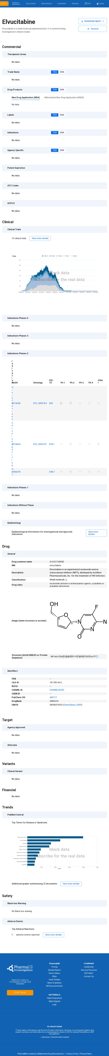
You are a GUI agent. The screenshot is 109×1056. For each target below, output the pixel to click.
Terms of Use (72, 1054)
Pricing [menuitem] (54, 967)
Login (101, 4)
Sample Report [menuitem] (54, 970)
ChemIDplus (69, 705)
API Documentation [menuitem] (54, 986)
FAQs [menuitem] (54, 976)
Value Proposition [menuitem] (54, 998)
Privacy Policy (86, 1054)
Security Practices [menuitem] (89, 970)
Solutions (30, 4)
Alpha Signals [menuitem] (54, 1001)
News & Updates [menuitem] (54, 983)
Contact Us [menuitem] (89, 976)
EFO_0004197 (40, 444)
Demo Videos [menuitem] (54, 973)
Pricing (75, 4)
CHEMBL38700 (57, 690)
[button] (93, 21)
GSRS (78, 705)
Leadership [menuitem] (89, 967)
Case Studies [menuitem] (54, 980)
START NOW (20, 992)
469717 (53, 697)
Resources (46, 4)
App (89, 4)
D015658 (16, 403)
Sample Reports (16, 3)
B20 (51, 403)
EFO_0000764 (40, 403)
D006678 (16, 472)
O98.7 (52, 472)
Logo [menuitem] (54, 1004)
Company (61, 4)
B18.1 (51, 444)
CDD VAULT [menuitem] (89, 973)
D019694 (16, 444)
